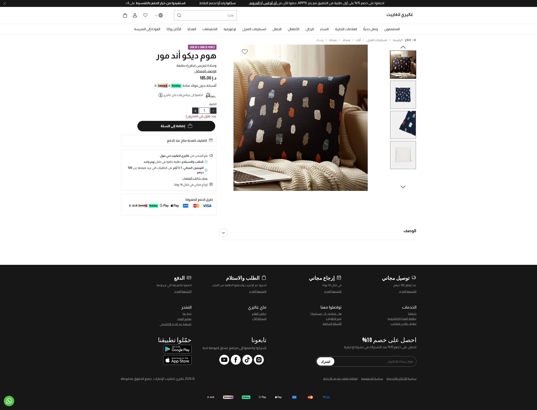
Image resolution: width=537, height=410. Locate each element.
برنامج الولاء (259, 313)
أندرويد (239, 3)
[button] (392, 29)
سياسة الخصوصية (372, 378)
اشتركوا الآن (259, 318)
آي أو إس (255, 3)
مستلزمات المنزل (376, 40)
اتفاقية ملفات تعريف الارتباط (340, 378)
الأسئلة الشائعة (332, 323)
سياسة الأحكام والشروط (401, 378)
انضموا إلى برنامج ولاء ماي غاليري (183, 95)
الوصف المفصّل (205, 71)
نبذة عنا (187, 313)
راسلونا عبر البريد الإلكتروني (176, 324)
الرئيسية (398, 40)
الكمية (212, 104)
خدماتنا (412, 313)
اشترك (325, 361)
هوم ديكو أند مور (186, 55)
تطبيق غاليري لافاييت (403, 323)
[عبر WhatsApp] (9, 401)
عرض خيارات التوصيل (195, 178)
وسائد (346, 40)
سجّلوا (216, 3)
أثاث (358, 40)
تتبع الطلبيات (333, 318)
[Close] (4, 3)
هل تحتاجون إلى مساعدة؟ (325, 313)
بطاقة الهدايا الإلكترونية (402, 318)
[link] (346, 29)
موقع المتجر (184, 319)
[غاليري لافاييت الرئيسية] (401, 15)
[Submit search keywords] (179, 15)
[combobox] (205, 15)
